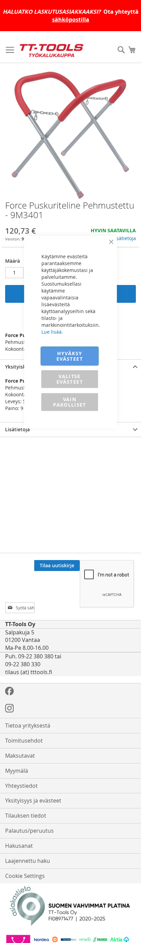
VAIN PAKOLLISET (69, 402)
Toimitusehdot (24, 740)
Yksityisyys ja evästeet (33, 800)
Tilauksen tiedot (25, 815)
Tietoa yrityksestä (27, 725)
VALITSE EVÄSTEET (69, 379)
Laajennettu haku (27, 861)
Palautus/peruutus (29, 830)
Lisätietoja (124, 238)
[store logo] (51, 50)
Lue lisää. (52, 331)
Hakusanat (19, 845)
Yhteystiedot (21, 786)
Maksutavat (20, 755)
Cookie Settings (25, 876)
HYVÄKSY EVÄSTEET (69, 356)
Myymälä (16, 770)
